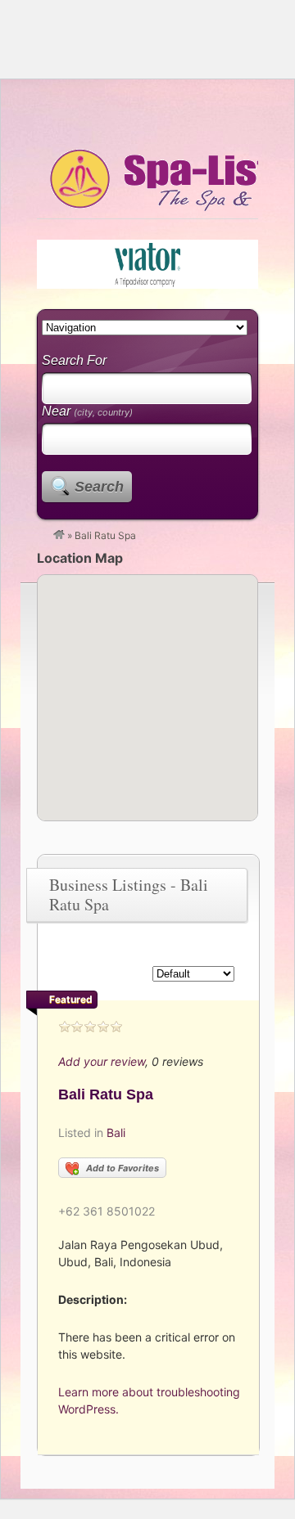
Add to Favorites (122, 1168)
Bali (116, 1132)
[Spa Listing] (59, 535)
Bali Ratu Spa (105, 1094)
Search (99, 487)
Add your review (101, 1061)
